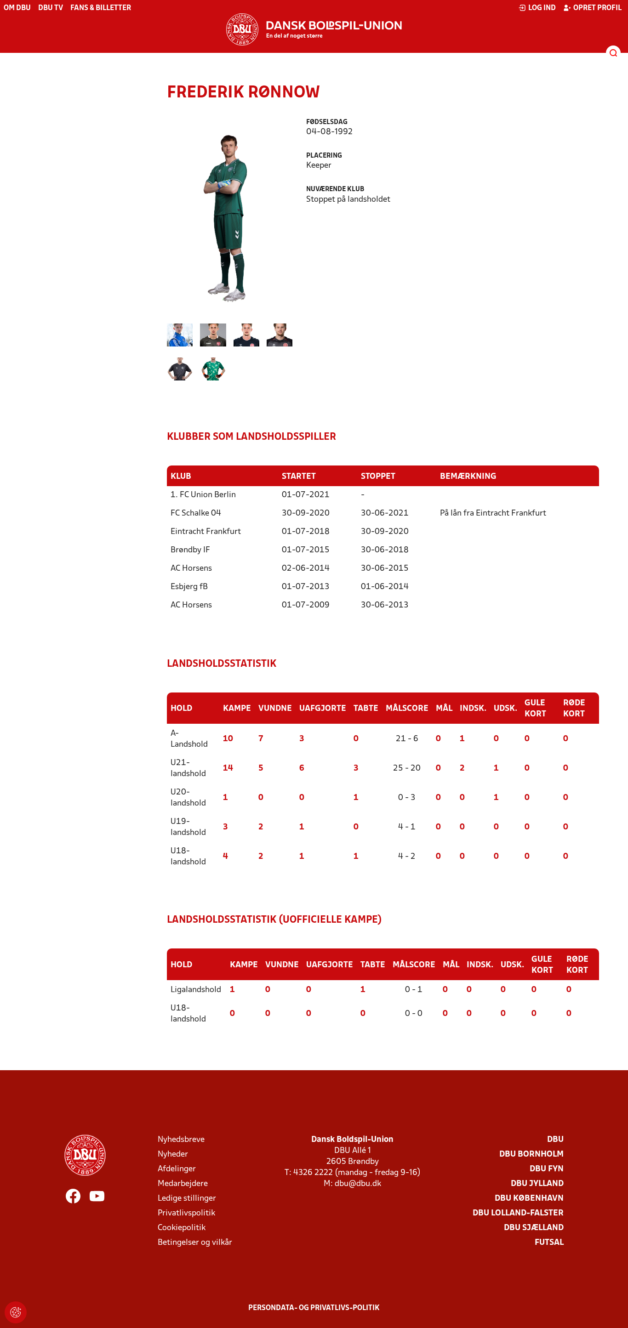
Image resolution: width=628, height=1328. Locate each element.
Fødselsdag (327, 122)
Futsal (549, 1243)
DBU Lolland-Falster (518, 1213)
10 (228, 739)
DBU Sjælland (534, 1228)
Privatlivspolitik (186, 1213)
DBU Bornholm (531, 1154)
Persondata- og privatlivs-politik (314, 1308)
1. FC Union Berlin (203, 495)
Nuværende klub (335, 190)
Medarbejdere (183, 1184)
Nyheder (173, 1154)
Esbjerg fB (189, 587)
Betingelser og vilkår (195, 1243)
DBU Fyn (547, 1169)
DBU (555, 1140)
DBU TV (50, 8)
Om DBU (17, 8)
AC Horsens (191, 569)
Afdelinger (177, 1169)
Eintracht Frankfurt (206, 532)
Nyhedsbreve (181, 1140)
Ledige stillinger (187, 1199)
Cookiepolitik (182, 1228)
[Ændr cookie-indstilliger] (16, 1312)
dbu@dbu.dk (358, 1184)
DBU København (529, 1199)
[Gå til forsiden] (314, 29)
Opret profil (597, 8)
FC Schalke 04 (196, 513)
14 (228, 768)
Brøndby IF (190, 550)
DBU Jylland (537, 1184)
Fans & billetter (100, 8)
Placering (324, 156)
